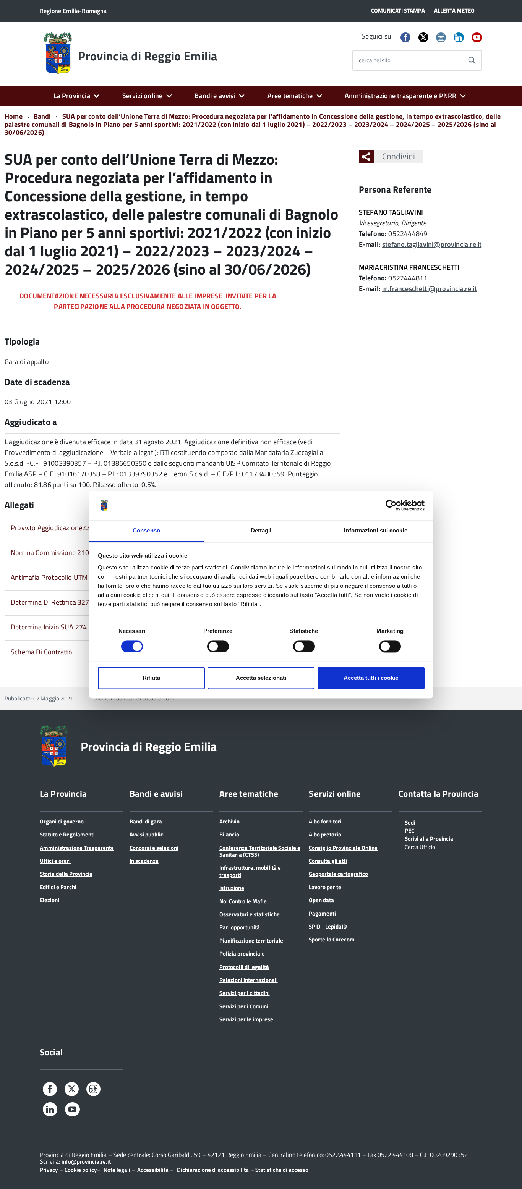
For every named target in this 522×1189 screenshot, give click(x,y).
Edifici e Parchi (58, 887)
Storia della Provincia (66, 873)
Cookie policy (81, 1169)
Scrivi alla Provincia (429, 838)
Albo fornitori (325, 821)
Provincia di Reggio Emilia (147, 56)
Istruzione (231, 887)
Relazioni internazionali (248, 979)
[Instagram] (441, 38)
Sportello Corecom (332, 939)
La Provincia (71, 96)
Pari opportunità (239, 927)
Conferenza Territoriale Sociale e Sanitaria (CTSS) (259, 851)
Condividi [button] (398, 156)
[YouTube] (477, 38)
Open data (321, 900)
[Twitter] (423, 37)
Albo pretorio (325, 834)
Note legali (117, 1169)
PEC (409, 830)
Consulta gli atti (328, 860)
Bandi (42, 116)
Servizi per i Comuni (243, 1006)
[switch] (218, 646)
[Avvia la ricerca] (471, 60)
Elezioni (49, 900)
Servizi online (142, 96)
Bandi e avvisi (215, 96)
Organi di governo (62, 821)
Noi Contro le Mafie (243, 901)
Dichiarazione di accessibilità (213, 1169)
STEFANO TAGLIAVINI (391, 212)
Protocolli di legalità (244, 967)
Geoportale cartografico (338, 873)
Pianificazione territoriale (251, 940)
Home (14, 116)
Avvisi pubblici (147, 834)
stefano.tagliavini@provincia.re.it (431, 244)
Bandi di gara (146, 821)
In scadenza (144, 860)
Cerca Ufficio (420, 846)
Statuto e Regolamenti (67, 834)
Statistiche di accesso (281, 1169)
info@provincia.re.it (86, 1161)
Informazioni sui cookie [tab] (375, 530)
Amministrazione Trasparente (77, 847)
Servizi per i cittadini (244, 992)
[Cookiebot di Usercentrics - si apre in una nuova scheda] (391, 505)
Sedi (410, 822)
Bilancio (229, 834)
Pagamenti (322, 913)
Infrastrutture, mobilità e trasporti (250, 871)
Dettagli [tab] (261, 530)
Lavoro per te (325, 887)
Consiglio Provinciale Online (343, 847)
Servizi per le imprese (246, 1019)
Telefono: (373, 233)
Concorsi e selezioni (154, 847)
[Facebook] (405, 38)
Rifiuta (151, 678)
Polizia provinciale (242, 953)
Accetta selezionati (261, 678)
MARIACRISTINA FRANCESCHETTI (409, 267)
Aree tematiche (290, 96)
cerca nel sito (375, 60)
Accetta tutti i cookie (371, 678)
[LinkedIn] (459, 38)
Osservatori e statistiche (249, 914)
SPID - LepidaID (328, 926)
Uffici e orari (55, 860)
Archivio (229, 821)
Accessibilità (153, 1169)
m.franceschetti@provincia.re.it (429, 288)
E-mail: (370, 244)
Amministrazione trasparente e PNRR (400, 96)
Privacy (49, 1169)
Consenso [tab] (146, 530)
